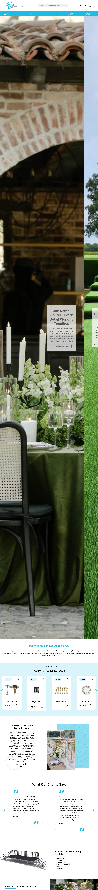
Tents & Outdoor (87, 13)
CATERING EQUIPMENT (63, 864)
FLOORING (59, 868)
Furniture (20, 14)
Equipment (58, 14)
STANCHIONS (60, 858)
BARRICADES (60, 860)
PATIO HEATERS (61, 862)
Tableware (33, 14)
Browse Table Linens (76, 345)
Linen (45, 14)
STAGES (58, 866)
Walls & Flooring (70, 13)
